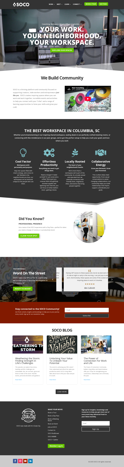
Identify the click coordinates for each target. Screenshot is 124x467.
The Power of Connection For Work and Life (96, 359)
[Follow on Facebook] (15, 461)
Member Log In (56, 446)
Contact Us (51, 430)
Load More (62, 392)
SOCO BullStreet (53, 433)
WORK (51, 4)
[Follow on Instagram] (20, 461)
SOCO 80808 (52, 437)
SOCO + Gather (53, 440)
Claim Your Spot (28, 235)
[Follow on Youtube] (25, 461)
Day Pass (103, 4)
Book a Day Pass (53, 416)
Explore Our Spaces (62, 50)
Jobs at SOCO (52, 427)
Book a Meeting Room (53, 420)
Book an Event (53, 424)
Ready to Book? (23, 288)
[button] (111, 279)
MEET (59, 4)
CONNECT (76, 4)
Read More (18, 379)
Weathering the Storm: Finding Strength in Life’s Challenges (28, 359)
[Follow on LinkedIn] (30, 461)
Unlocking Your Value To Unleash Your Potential (62, 359)
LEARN (67, 4)
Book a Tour (91, 4)
